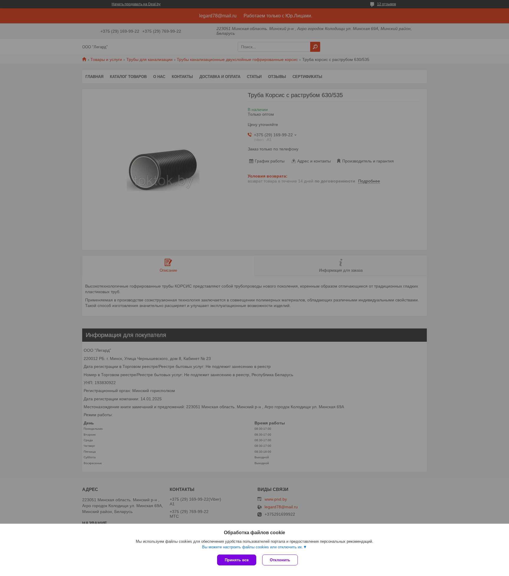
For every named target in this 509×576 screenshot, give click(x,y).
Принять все (237, 560)
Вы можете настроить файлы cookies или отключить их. (252, 547)
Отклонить (280, 560)
